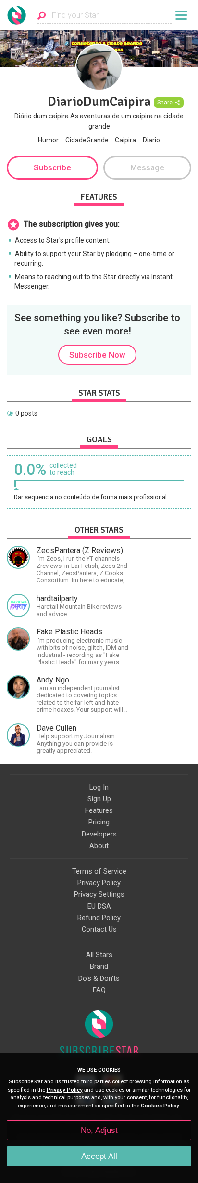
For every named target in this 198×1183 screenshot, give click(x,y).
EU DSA (99, 906)
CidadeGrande (87, 140)
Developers (99, 834)
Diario (151, 140)
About (99, 845)
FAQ (99, 990)
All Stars (99, 955)
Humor (48, 140)
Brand (99, 966)
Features (99, 810)
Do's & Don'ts (99, 978)
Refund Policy (99, 917)
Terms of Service (99, 871)
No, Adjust (99, 1130)
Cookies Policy (160, 1106)
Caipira (125, 140)
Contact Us (99, 929)
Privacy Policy (99, 882)
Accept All (99, 1156)
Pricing (99, 822)
